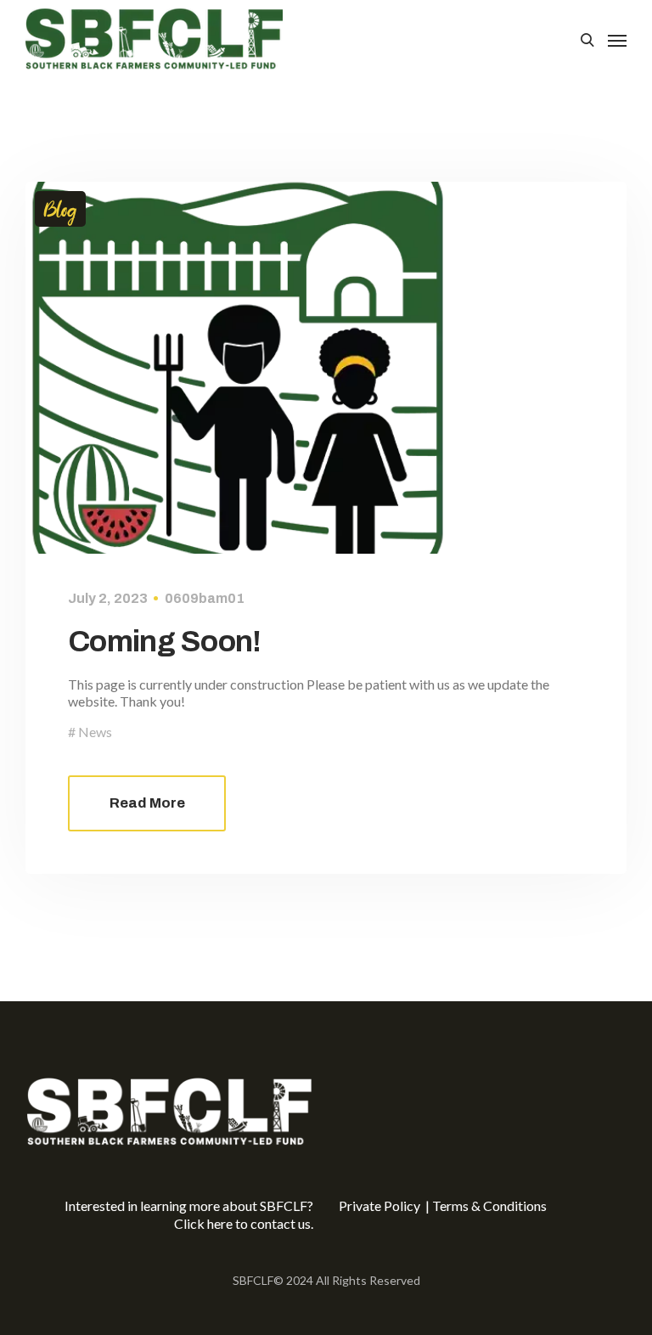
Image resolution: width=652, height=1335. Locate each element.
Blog (60, 209)
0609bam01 (204, 598)
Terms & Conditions (489, 1205)
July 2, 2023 (108, 598)
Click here (203, 1223)
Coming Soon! (164, 641)
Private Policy (381, 1205)
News (95, 732)
